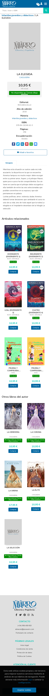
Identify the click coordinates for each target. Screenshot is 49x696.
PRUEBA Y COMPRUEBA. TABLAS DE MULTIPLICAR (13, 369)
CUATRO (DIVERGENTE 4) (36, 311)
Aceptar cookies (24, 690)
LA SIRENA (13, 491)
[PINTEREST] (24, 615)
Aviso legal (24, 645)
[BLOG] (32, 615)
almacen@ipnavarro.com (24, 629)
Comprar (13, 271)
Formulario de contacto (24, 633)
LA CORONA (36, 432)
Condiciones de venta (24, 649)
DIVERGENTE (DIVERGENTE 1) (13, 255)
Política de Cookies (24, 656)
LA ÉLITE (36, 490)
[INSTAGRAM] (28, 615)
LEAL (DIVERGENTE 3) (13, 311)
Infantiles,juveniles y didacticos (18, 15)
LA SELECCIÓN (13, 548)
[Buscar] (46, 10)
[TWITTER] (20, 615)
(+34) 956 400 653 (24, 625)
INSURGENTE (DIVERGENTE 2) (36, 255)
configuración (24, 682)
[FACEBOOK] (16, 615)
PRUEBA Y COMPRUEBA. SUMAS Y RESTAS (36, 369)
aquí (30, 679)
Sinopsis (9, 163)
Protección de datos (24, 652)
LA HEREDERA (13, 432)
